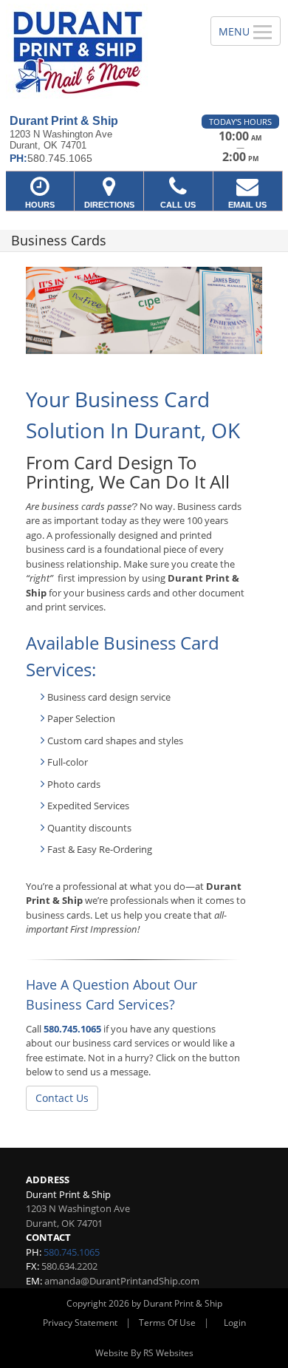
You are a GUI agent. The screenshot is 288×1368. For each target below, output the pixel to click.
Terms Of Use (167, 1322)
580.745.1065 (72, 1028)
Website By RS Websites (144, 1353)
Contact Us (62, 1098)
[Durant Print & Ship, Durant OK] (97, 52)
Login (235, 1322)
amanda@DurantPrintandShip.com (121, 1280)
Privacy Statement (80, 1322)
